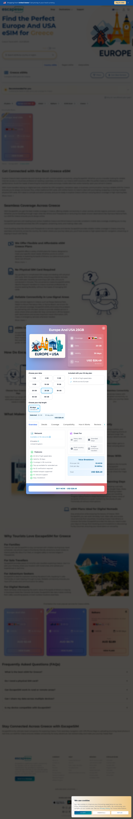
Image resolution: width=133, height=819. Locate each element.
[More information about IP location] (38, 441)
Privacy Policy (105, 808)
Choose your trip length (38, 403)
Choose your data (35, 373)
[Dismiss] (128, 2)
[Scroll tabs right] (104, 425)
